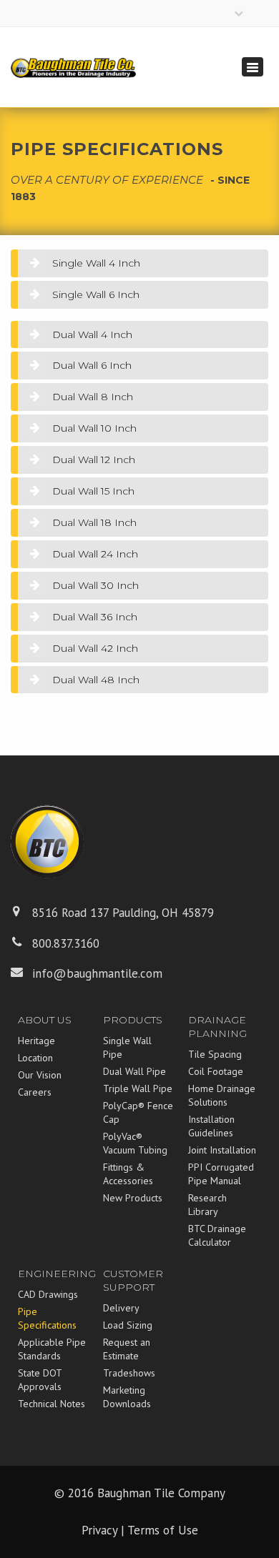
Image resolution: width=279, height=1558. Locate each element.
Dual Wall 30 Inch (95, 585)
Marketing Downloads (127, 1397)
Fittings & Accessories (128, 1174)
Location (35, 1057)
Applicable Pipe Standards (52, 1349)
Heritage (36, 1040)
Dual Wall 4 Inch (92, 334)
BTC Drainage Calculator (217, 1235)
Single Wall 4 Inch (96, 263)
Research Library (207, 1204)
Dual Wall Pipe (134, 1071)
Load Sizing (127, 1325)
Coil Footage (215, 1071)
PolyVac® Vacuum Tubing (135, 1143)
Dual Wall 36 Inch (94, 616)
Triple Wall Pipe (137, 1088)
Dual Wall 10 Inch (94, 428)
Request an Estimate (126, 1349)
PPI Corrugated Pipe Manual (221, 1174)
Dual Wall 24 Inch (95, 553)
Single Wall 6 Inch (96, 294)
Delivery (121, 1307)
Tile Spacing (215, 1054)
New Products (132, 1197)
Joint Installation (222, 1149)
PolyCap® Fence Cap (138, 1112)
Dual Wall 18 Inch (94, 522)
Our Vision (40, 1074)
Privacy (99, 1530)
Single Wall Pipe (127, 1047)
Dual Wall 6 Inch (92, 365)
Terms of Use (162, 1530)
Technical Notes (51, 1403)
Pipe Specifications (47, 1318)
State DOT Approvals (40, 1379)
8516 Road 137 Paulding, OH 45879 (123, 913)
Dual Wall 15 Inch (93, 491)
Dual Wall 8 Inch (92, 396)
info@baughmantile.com (97, 973)
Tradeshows (129, 1372)
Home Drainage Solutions (221, 1095)
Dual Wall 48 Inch (96, 679)
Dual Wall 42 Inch (95, 648)
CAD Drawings (48, 1294)
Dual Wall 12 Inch (93, 459)
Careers (35, 1092)
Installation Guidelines (211, 1126)
